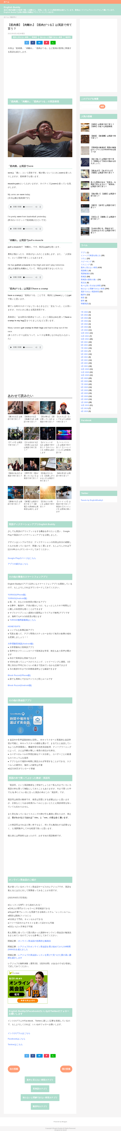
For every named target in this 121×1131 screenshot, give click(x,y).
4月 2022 (84, 321)
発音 (82, 298)
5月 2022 (84, 318)
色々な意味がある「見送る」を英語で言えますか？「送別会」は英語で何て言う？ (103, 184)
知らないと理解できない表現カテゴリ (40, 1097)
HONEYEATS (14, 626)
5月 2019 (84, 408)
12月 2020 (85, 369)
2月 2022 (84, 327)
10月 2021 (85, 339)
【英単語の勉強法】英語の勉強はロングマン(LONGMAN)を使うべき (103, 149)
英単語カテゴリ (40, 1089)
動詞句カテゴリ (40, 1106)
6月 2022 (84, 315)
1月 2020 (84, 402)
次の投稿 (14, 1069)
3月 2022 (84, 324)
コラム (83, 258)
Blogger (64, 1121)
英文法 (83, 283)
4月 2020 (84, 393)
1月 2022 (84, 330)
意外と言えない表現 (20, 37)
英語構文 (84, 271)
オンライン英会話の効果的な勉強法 (34, 941)
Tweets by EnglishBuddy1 (92, 500)
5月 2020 (84, 390)
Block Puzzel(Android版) (20, 685)
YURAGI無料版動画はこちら (23, 620)
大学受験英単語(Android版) (21, 644)
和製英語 (84, 304)
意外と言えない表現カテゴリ (40, 1080)
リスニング (85, 265)
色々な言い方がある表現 (91, 286)
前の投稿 (66, 1069)
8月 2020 (84, 381)
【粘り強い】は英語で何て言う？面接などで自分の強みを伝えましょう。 (103, 161)
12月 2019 (85, 405)
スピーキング (86, 261)
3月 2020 (84, 396)
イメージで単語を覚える (91, 255)
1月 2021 (84, 366)
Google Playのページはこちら (22, 558)
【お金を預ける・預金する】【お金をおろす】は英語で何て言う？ (103, 230)
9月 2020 (84, 378)
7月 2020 (84, 384)
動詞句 (68, 37)
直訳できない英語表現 (90, 292)
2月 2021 (84, 363)
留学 (82, 301)
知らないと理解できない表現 (51, 37)
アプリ (83, 252)
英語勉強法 (85, 273)
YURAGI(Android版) (17, 598)
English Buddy (12, 7)
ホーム (6, 2)
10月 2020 (85, 375)
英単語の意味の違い (89, 279)
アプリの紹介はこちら (18, 564)
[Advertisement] (40, 73)
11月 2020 (85, 372)
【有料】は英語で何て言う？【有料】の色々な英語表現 (102, 125)
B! (39, 43)
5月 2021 (84, 354)
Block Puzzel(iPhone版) (19, 675)
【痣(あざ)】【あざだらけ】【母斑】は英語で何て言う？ (102, 172)
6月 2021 (84, 351)
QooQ (65, 1130)
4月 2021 (84, 357)
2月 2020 (84, 399)
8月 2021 (84, 345)
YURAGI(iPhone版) (17, 595)
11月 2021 (85, 336)
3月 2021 (84, 360)
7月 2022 (84, 312)
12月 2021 (85, 333)
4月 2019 (84, 411)
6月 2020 (84, 387)
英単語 (34, 37)
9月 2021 (84, 342)
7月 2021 (84, 348)
